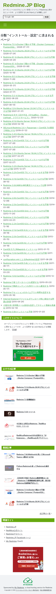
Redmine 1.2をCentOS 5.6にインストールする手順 (25, 263)
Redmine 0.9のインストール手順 (17, 311)
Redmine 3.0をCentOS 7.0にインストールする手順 (26, 191)
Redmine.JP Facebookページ (18, 537)
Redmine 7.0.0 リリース (26, 412)
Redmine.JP (11, 527)
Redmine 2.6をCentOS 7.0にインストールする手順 (26, 198)
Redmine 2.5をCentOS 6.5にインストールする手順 (26, 204)
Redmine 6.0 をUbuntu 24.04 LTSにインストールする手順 (29, 76)
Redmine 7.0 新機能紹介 (26, 400)
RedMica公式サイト (14, 530)
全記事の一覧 (45, 513)
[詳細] (14, 329)
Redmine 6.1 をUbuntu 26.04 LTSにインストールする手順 (29, 57)
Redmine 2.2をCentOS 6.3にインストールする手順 (26, 223)
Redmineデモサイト (14, 534)
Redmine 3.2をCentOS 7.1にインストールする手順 (25, 172)
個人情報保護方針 (46, 590)
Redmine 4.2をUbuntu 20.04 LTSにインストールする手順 (29, 102)
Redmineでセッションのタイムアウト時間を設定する (27, 292)
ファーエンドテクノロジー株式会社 (27, 590)
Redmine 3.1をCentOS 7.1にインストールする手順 (25, 179)
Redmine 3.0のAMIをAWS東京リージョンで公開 (24, 185)
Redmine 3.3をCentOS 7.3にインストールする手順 (26, 159)
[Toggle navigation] (6, 24)
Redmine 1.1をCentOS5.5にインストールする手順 (25, 269)
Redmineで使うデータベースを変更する (21, 282)
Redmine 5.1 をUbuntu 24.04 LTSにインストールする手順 (29, 83)
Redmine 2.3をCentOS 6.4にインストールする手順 (26, 217)
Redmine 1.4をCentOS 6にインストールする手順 (25, 243)
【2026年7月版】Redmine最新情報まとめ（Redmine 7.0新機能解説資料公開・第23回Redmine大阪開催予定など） (33, 480)
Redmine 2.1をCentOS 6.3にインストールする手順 (25, 230)
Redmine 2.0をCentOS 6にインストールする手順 (25, 236)
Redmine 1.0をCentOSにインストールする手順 (24, 276)
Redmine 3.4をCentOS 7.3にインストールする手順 (26, 140)
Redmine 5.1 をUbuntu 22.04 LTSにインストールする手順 (29, 89)
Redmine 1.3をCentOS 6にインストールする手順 (25, 253)
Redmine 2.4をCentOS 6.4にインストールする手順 (26, 211)
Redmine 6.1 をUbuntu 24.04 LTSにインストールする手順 (29, 70)
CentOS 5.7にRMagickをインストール (20, 249)
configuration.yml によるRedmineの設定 (21, 259)
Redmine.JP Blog (24, 5)
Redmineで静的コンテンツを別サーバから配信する (26, 286)
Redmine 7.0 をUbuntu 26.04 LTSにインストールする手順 (29, 51)
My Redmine (11, 541)
